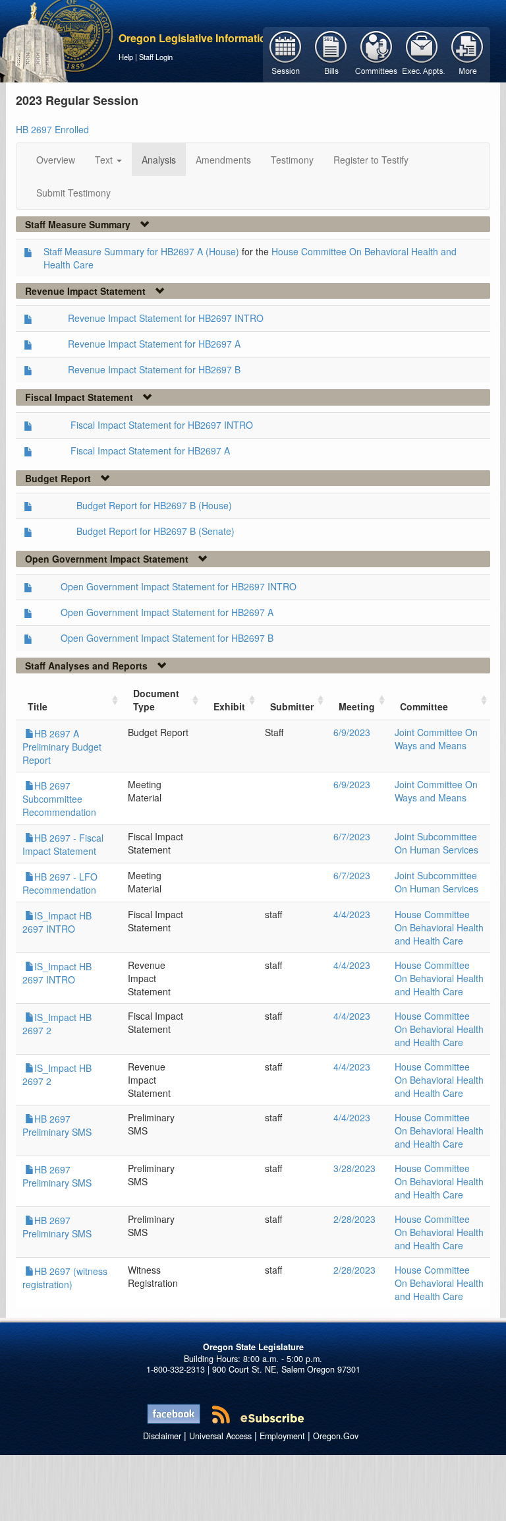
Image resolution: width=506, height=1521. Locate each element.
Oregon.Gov (335, 1436)
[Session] (285, 53)
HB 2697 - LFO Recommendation (60, 883)
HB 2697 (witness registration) (64, 1277)
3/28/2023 (354, 1168)
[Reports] (467, 53)
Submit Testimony (73, 192)
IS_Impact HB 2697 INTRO (57, 922)
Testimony (292, 159)
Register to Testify (370, 159)
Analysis (159, 159)
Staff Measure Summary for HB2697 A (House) (141, 251)
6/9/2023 (351, 732)
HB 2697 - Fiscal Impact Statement (62, 844)
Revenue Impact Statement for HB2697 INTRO (166, 318)
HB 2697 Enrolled (52, 129)
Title (37, 706)
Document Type (156, 700)
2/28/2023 (354, 1219)
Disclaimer (162, 1436)
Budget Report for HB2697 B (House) (154, 505)
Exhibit (229, 706)
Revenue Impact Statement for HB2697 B (154, 369)
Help (126, 56)
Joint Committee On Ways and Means (436, 739)
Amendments (223, 159)
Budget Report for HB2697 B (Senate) (155, 531)
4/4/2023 (351, 914)
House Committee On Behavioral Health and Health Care (439, 927)
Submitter (292, 706)
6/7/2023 (351, 836)
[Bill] (331, 53)
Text (105, 159)
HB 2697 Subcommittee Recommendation (59, 799)
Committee (424, 706)
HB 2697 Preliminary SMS (57, 1125)
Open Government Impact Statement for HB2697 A (167, 612)
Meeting (357, 706)
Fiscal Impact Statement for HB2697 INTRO (161, 424)
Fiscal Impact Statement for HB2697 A (150, 450)
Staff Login (156, 56)
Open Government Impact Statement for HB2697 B (167, 637)
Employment (282, 1436)
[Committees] (376, 53)
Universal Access (220, 1436)
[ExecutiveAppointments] (422, 53)
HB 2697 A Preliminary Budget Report (61, 746)
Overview (55, 159)
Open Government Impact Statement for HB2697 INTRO (178, 586)
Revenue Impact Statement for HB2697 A (154, 343)
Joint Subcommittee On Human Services (436, 843)
